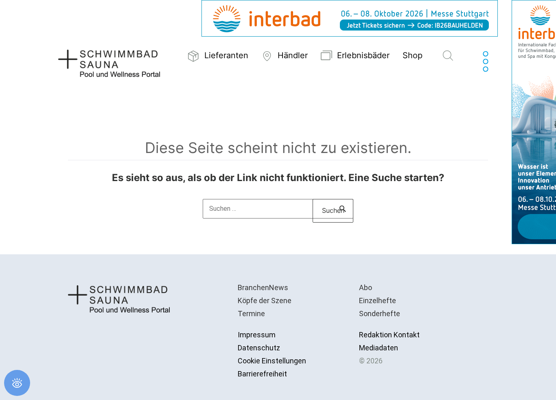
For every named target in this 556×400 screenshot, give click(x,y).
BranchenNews (263, 287)
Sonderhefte (379, 313)
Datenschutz (259, 347)
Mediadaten (378, 347)
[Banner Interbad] (349, 17)
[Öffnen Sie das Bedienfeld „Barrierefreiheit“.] (17, 383)
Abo (365, 287)
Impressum (257, 334)
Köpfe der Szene (264, 300)
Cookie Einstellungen (272, 360)
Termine (251, 313)
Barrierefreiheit (262, 373)
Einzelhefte (377, 300)
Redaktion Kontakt (389, 334)
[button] (448, 56)
